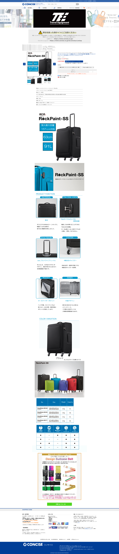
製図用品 (59, 7)
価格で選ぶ (44, 48)
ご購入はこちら (59, 504)
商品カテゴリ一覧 (25, 46)
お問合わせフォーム (75, 539)
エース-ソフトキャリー (51, 47)
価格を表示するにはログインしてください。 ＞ (74, 61)
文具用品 (45, 7)
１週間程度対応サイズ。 (51, 46)
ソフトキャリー (39, 46)
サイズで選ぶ (45, 46)
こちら (78, 522)
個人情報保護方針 (54, 539)
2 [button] (55, 28)
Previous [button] (24, 64)
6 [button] (63, 28)
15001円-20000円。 (50, 48)
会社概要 (68, 539)
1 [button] (54, 28)
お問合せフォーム (88, 528)
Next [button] (54, 64)
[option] (59, 18)
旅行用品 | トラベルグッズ (33, 46)
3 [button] (57, 28)
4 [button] (59, 28)
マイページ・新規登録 (74, 7)
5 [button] (61, 28)
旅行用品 (30, 7)
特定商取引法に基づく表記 (45, 539)
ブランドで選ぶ (45, 47)
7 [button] (65, 28)
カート (89, 7)
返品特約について (62, 539)
